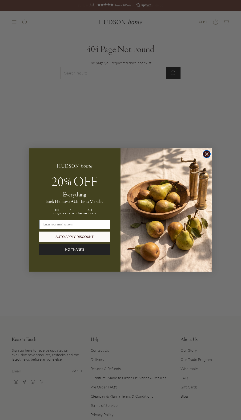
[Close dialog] (206, 154)
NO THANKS (74, 249)
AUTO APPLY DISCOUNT (75, 237)
